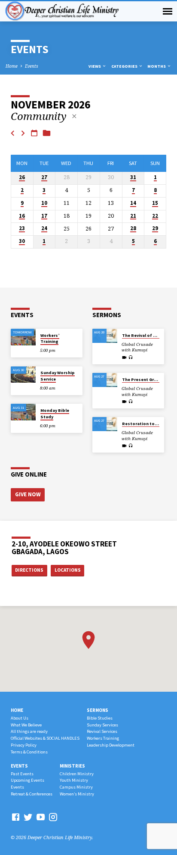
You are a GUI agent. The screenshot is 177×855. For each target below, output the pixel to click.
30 (22, 241)
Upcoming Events (27, 780)
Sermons (97, 710)
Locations (68, 570)
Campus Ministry (76, 787)
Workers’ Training (49, 338)
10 (44, 203)
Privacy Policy (24, 745)
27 (44, 177)
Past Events (22, 774)
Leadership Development (110, 745)
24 (44, 228)
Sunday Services (102, 725)
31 (133, 177)
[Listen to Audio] (130, 357)
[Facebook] (16, 817)
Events (31, 66)
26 (22, 177)
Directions (29, 570)
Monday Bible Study (54, 413)
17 (44, 216)
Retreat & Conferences (31, 794)
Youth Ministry (74, 780)
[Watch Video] (124, 357)
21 (133, 216)
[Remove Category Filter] (74, 116)
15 (155, 203)
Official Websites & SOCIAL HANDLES (45, 738)
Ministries (72, 766)
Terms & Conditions (29, 752)
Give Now (28, 494)
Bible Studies (100, 718)
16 (22, 216)
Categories (124, 66)
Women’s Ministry (77, 794)
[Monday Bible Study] (23, 412)
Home (12, 66)
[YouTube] (41, 817)
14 (133, 203)
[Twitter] (28, 817)
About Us (19, 718)
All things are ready (29, 731)
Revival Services (102, 731)
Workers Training (103, 738)
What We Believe (26, 725)
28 (133, 228)
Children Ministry (77, 774)
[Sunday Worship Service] (23, 374)
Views (95, 66)
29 (155, 228)
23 (22, 228)
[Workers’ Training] (23, 337)
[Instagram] (53, 817)
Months (157, 66)
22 (155, 216)
